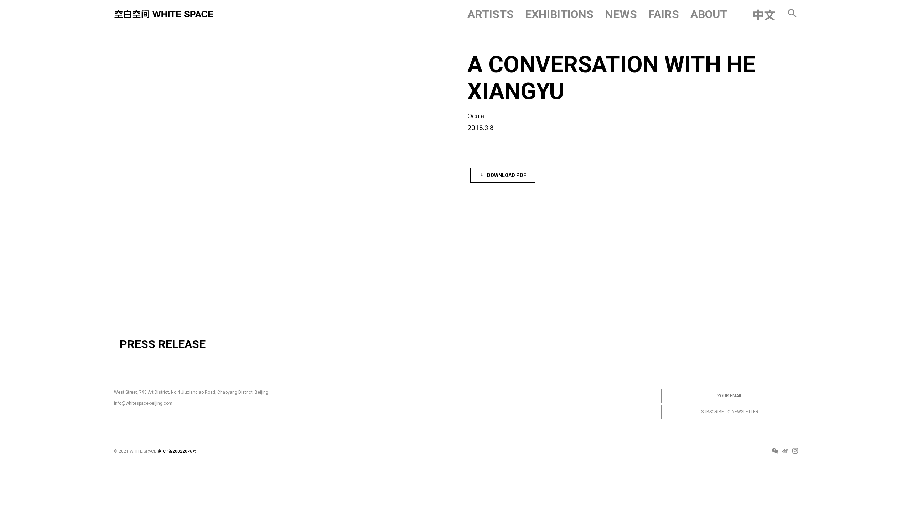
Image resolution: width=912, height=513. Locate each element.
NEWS (621, 14)
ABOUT (708, 14)
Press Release (163, 344)
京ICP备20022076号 (177, 451)
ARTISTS (490, 14)
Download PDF (506, 175)
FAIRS (663, 14)
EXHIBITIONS (559, 14)
